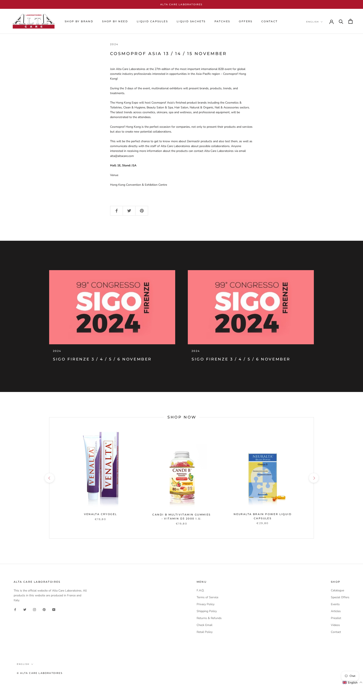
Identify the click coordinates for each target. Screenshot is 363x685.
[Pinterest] (44, 609)
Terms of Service (207, 597)
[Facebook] (15, 609)
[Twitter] (24, 609)
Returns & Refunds (209, 618)
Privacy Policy (205, 604)
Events (335, 604)
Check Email (204, 625)
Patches (222, 21)
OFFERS (245, 21)
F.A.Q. (200, 590)
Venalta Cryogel (100, 514)
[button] (352, 682)
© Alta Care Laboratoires (40, 673)
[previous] (49, 478)
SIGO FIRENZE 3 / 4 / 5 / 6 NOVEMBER (102, 359)
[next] (313, 478)
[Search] (341, 21)
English (312, 21)
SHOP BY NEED (115, 21)
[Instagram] (34, 609)
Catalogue (337, 590)
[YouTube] (53, 609)
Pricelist (336, 618)
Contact (336, 632)
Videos (335, 625)
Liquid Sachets (191, 21)
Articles (336, 611)
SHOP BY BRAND (79, 21)
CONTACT (269, 21)
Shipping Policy (207, 611)
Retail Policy (205, 632)
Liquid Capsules (152, 21)
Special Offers (340, 597)
